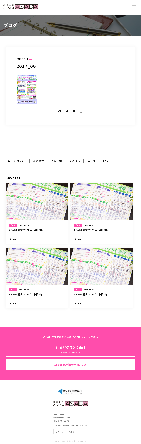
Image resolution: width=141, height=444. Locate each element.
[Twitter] (67, 111)
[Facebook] (60, 111)
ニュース (91, 161)
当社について (38, 161)
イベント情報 (56, 161)
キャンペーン (75, 161)
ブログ (105, 161)
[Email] (74, 111)
